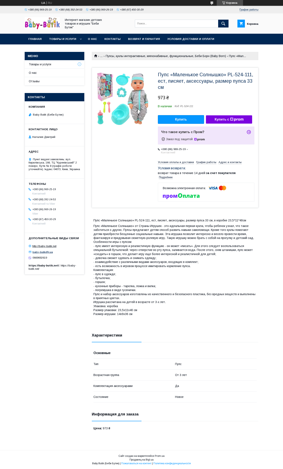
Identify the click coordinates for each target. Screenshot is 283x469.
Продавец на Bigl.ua (141, 459)
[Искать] (223, 23)
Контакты (112, 39)
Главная (35, 39)
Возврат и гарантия (144, 39)
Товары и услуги (62, 39)
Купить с (222, 119)
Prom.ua (159, 456)
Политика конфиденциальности (172, 463)
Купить (181, 119)
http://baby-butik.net (44, 246)
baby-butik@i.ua (43, 251)
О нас (92, 39)
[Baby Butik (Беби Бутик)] (42, 28)
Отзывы (34, 81)
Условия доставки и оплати (190, 39)
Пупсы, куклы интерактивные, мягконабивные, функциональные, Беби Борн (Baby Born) (166, 56)
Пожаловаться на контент (136, 463)
